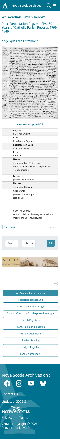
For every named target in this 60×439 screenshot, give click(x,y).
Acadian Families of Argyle (30, 306)
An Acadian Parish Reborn (30, 293)
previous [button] (10, 227)
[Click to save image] (30, 82)
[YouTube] (31, 383)
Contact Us (10, 394)
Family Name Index (30, 353)
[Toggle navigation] (51, 5)
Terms (23, 417)
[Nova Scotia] (16, 410)
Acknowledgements (31, 333)
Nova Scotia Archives (26, 5)
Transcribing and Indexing (30, 326)
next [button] (52, 227)
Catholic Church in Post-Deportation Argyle (30, 313)
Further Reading (31, 340)
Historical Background (30, 299)
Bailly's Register (30, 347)
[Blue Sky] (43, 383)
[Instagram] (19, 383)
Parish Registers (31, 320)
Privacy (7, 417)
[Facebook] (7, 383)
